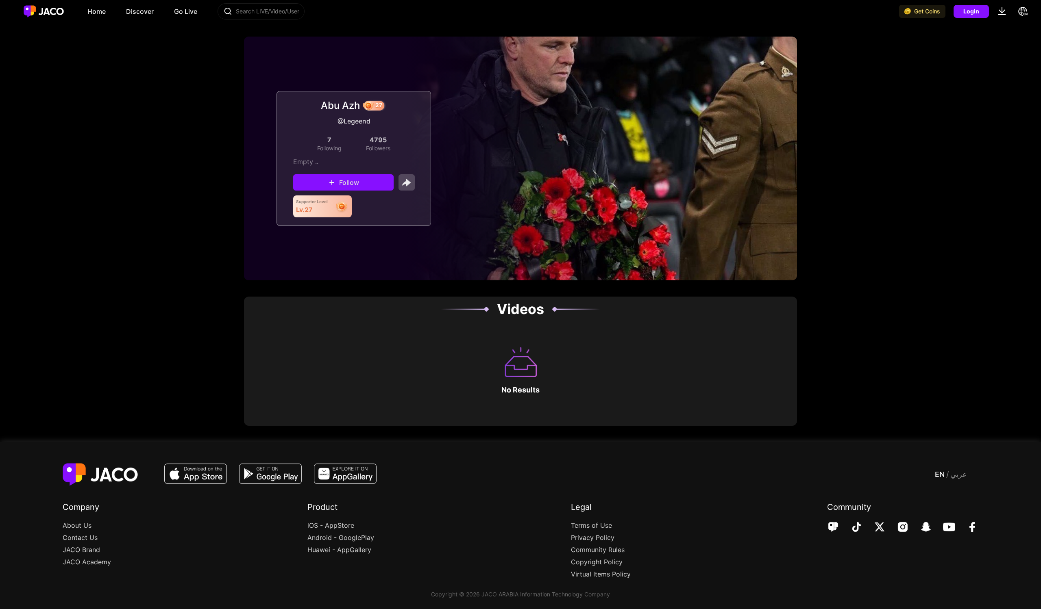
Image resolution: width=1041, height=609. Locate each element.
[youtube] (943, 528)
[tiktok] (850, 528)
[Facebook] (966, 528)
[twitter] (874, 528)
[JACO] (833, 528)
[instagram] (897, 528)
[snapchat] (920, 528)
